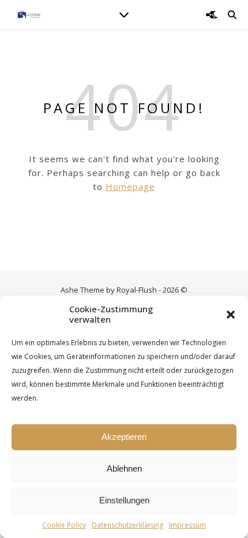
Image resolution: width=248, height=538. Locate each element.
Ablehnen (124, 468)
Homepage (130, 186)
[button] (230, 314)
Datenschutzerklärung (127, 525)
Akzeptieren (124, 437)
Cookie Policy (64, 525)
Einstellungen (124, 500)
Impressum (187, 525)
